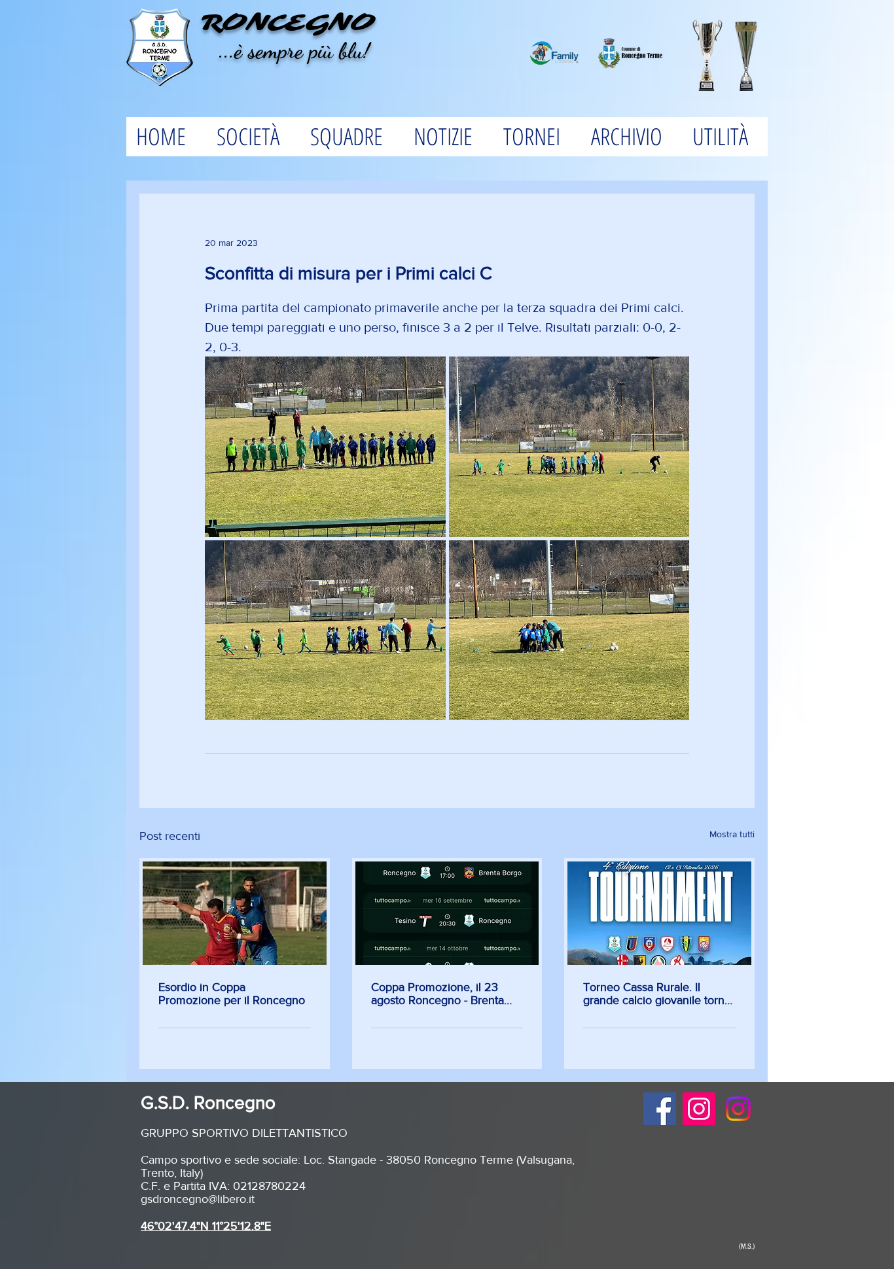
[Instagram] (699, 1108)
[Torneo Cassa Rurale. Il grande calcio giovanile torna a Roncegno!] (659, 913)
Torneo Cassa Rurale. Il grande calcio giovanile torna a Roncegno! (656, 994)
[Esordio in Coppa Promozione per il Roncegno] (235, 913)
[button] (253, 136)
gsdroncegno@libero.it (198, 1199)
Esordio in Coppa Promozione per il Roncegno (231, 994)
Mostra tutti (732, 834)
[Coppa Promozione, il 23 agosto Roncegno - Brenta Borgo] (447, 913)
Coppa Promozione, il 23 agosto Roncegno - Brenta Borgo (437, 994)
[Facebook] (659, 1108)
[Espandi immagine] (325, 446)
